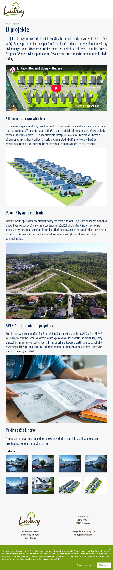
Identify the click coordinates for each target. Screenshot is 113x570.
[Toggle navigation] (102, 8)
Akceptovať (104, 565)
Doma (8, 23)
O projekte (16, 23)
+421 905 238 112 (32, 531)
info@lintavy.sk (33, 534)
